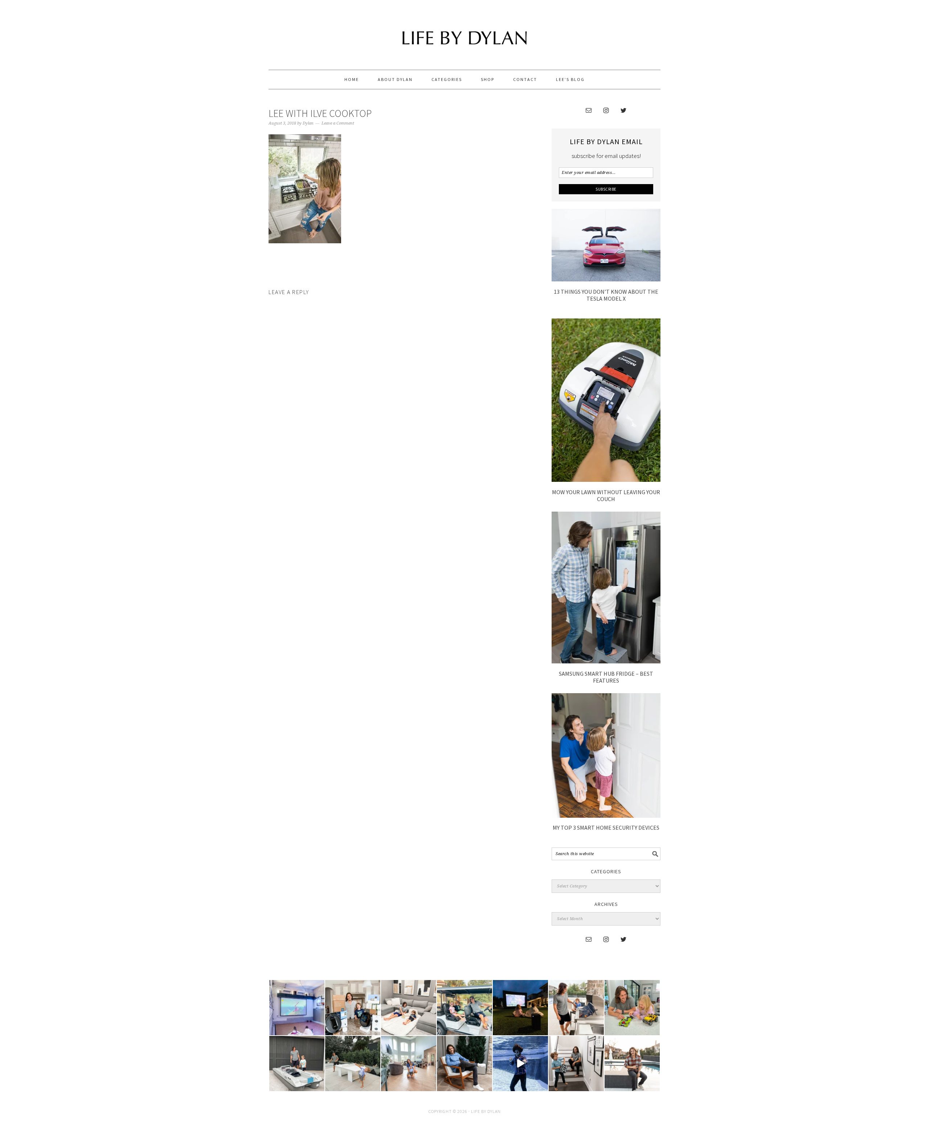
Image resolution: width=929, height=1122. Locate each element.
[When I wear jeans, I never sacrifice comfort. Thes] (632, 1063)
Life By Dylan (464, 31)
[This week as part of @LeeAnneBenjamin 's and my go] (632, 1007)
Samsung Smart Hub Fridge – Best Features (606, 677)
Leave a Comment (338, 123)
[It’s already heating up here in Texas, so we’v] (408, 1007)
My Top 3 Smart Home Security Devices (606, 827)
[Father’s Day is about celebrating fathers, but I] (464, 1007)
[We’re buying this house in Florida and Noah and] (408, 1063)
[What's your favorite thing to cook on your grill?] (576, 1007)
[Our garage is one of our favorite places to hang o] (296, 1007)
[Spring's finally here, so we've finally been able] (352, 1063)
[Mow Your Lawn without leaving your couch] (606, 480)
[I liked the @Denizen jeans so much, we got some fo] (576, 1063)
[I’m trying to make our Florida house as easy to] (352, 1007)
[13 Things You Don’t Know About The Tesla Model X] (606, 279)
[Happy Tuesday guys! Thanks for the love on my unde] (464, 1063)
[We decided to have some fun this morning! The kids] (520, 1007)
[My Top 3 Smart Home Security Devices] (606, 816)
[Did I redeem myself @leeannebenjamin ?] (520, 1063)
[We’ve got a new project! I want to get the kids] (296, 1063)
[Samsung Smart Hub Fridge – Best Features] (606, 661)
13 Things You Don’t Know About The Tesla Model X (606, 295)
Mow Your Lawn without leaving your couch (606, 495)
